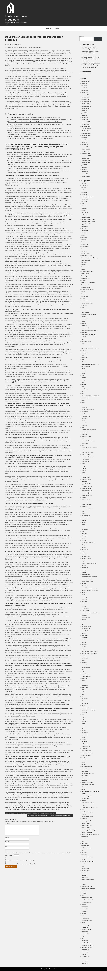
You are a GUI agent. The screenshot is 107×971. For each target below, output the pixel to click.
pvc (83, 719)
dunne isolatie (86, 341)
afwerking (27, 802)
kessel (84, 524)
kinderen (84, 533)
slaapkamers (16, 809)
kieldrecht (85, 529)
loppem (84, 619)
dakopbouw (85, 312)
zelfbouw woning (87, 947)
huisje (83, 466)
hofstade (84, 434)
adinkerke (85, 212)
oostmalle (85, 685)
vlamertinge (85, 870)
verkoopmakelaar (87, 857)
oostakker (85, 683)
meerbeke (84, 637)
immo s (84, 497)
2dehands (85, 185)
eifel (83, 355)
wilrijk (84, 913)
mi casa (84, 647)
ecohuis (84, 350)
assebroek (85, 230)
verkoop (84, 855)
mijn (83, 649)
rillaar (84, 739)
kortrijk (84, 570)
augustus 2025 (86, 108)
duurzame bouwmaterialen (90, 348)
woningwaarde (86, 929)
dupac (83, 344)
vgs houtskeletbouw (88, 861)
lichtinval (30, 807)
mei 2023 (84, 169)
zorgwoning (85, 956)
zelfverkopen (86, 952)
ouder (83, 689)
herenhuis (85, 418)
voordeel (84, 873)
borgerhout (85, 267)
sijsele (84, 762)
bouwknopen (86, 287)
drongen (84, 332)
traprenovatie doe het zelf (90, 807)
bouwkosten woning (88, 289)
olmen (84, 680)
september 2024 (86, 133)
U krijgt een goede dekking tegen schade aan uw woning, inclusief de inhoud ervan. (35, 117)
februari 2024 (86, 149)
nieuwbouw (85, 674)
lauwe (83, 594)
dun (83, 339)
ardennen (85, 226)
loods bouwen (86, 617)
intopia (84, 513)
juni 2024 (84, 140)
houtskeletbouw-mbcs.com (16, 18)
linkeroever (85, 608)
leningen (84, 606)
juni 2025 (84, 113)
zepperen (84, 954)
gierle (83, 391)
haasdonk (85, 411)
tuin (83, 809)
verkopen (85, 859)
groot (83, 402)
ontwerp (49, 807)
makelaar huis (86, 626)
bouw (83, 269)
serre (83, 757)
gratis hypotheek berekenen (90, 396)
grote (83, 405)
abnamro (84, 208)
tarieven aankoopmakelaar (90, 791)
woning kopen (86, 925)
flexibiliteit (62, 806)
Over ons (49, 28)
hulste (84, 470)
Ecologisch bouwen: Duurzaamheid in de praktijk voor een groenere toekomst (30, 813)
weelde (84, 904)
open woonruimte (57, 807)
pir (82, 696)
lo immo (84, 615)
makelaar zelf (86, 628)
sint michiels (86, 778)
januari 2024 (85, 151)
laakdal (84, 583)
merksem (84, 644)
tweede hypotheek (87, 816)
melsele (84, 642)
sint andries (85, 769)
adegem (84, 210)
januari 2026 (85, 97)
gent (83, 386)
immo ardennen (87, 488)
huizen (11, 802)
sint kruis (85, 775)
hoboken (84, 425)
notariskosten (86, 676)
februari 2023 (86, 176)
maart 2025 (85, 119)
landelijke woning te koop (90, 590)
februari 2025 (86, 122)
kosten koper (86, 574)
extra (83, 373)
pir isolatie (85, 699)
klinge (84, 545)
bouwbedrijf (85, 273)
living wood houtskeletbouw (91, 613)
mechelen (85, 635)
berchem (84, 242)
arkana (84, 228)
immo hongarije (87, 495)
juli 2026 (84, 83)
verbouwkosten (86, 848)
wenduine (85, 907)
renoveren (85, 735)
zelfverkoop (85, 949)
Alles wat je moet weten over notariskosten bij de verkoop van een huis (91, 59)
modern (84, 656)
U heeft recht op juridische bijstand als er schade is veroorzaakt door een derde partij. (35, 122)
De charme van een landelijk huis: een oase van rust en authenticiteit (50, 815)
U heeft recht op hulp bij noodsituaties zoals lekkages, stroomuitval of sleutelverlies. (35, 128)
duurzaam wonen (87, 346)
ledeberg (84, 597)
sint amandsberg (87, 766)
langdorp (84, 592)
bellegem (84, 237)
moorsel (84, 662)
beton (83, 249)
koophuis (85, 554)
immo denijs (85, 493)
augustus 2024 (86, 135)
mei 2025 (84, 115)
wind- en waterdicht (53, 809)
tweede (84, 814)
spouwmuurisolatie (88, 784)
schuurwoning (86, 755)
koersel (84, 547)
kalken (84, 522)
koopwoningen (86, 558)
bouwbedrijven (47, 802)
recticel (84, 726)
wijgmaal (84, 911)
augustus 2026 (86, 81)
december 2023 (86, 153)
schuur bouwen (86, 751)
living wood (85, 610)
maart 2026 (85, 92)
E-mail (7, 842)
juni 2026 (84, 86)
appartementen (86, 224)
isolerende (85, 518)
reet (83, 728)
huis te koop (85, 461)
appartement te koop (88, 221)
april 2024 (85, 144)
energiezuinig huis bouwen (90, 364)
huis (83, 450)
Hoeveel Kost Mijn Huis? (89, 67)
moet (83, 660)
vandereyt (85, 836)
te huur (84, 793)
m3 (82, 624)
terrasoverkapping (87, 803)
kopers (84, 565)
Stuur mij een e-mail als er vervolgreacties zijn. (20, 860)
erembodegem (86, 366)
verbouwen (85, 843)
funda (83, 375)
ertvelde (84, 371)
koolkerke (85, 549)
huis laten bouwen (87, 457)
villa (83, 866)
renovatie (85, 732)
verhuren (84, 852)
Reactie (8, 823)
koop (83, 552)
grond (83, 400)
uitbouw (84, 818)
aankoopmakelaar (87, 197)
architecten (34, 802)
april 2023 (85, 171)
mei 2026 (84, 88)
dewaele (84, 325)
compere (84, 305)
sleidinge (84, 780)
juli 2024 (84, 138)
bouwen (54, 802)
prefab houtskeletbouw (89, 710)
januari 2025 (85, 124)
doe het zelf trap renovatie (90, 330)
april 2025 (85, 117)
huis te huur (85, 459)
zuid (83, 959)
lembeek (84, 599)
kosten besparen (21, 807)
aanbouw (84, 192)
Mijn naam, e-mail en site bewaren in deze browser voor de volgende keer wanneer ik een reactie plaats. (38, 853)
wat (83, 895)
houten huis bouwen (88, 441)
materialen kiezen (40, 807)
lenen (83, 604)
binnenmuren (86, 260)
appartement (86, 217)
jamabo (84, 520)
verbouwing (85, 845)
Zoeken (81, 36)
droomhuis (16, 804)
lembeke (84, 601)
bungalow (85, 296)
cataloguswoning (87, 303)
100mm (84, 183)
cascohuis (85, 301)
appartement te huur (88, 219)
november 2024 (86, 128)
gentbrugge (85, 389)
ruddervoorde (86, 746)
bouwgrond (85, 285)
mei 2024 (84, 142)
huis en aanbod (86, 454)
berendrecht (85, 246)
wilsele (84, 916)
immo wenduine (87, 504)
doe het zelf (85, 328)
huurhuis (85, 475)
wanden (84, 893)
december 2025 (86, 99)
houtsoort (85, 443)
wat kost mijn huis (87, 900)
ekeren (84, 362)
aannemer (85, 199)
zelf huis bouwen (87, 943)
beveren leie (85, 253)
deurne (84, 323)
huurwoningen (86, 479)
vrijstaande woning (88, 879)
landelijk (84, 585)
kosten (84, 572)
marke (84, 633)
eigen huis (85, 357)
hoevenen (85, 432)
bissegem (84, 262)
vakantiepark (86, 827)
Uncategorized (86, 821)
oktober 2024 (85, 131)
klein (83, 538)
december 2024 (86, 126)
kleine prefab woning (88, 542)
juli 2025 (84, 110)
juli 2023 (84, 165)
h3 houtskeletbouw (88, 409)
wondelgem (85, 918)
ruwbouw (84, 748)
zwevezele (85, 961)
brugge (84, 294)
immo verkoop (86, 502)
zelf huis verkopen (87, 945)
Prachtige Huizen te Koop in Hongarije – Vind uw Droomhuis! (90, 53)
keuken (13, 807)
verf (83, 850)
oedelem (84, 678)
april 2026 (85, 90)
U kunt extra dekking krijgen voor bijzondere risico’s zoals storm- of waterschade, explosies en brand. (40, 119)
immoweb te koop (87, 509)
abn (83, 203)
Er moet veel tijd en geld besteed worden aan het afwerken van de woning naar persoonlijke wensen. (40, 154)
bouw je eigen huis (87, 271)
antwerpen (85, 215)
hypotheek (85, 481)
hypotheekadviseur (88, 484)
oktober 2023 (85, 158)
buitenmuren (62, 802)
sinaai (84, 764)
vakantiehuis (86, 823)
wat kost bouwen (87, 897)
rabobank (84, 721)
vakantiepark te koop (88, 830)
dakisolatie (85, 310)
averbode (84, 233)
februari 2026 (86, 95)
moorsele (84, 665)
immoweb (85, 506)
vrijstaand (85, 877)
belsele (84, 240)
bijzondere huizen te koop (90, 258)
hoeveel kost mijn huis (89, 429)
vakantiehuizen (87, 825)
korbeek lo (85, 567)
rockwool (84, 741)
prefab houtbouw (87, 708)
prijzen (84, 717)
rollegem (84, 744)
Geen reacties (17, 44)
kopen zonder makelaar (89, 563)
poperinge (85, 703)
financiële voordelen (51, 806)
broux (83, 292)
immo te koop (86, 500)
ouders (84, 692)
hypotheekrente (87, 486)
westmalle (85, 909)
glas (83, 393)
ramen (66, 807)
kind (83, 531)
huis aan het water (88, 452)
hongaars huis (86, 436)
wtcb (83, 936)
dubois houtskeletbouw (89, 334)
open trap (85, 687)
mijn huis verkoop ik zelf (90, 651)
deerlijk (84, 316)
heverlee (84, 423)
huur (83, 472)
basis (40, 802)
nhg (83, 671)
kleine (84, 540)
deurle (84, 321)
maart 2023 (85, 174)
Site (6, 846)
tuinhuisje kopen (87, 812)
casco (7, 802)
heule (83, 420)
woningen (85, 927)
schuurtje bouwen (87, 753)
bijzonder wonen (87, 255)
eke (83, 359)
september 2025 (86, 106)
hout (83, 438)
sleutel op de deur (87, 782)
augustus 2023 (86, 162)
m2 (82, 622)
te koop (84, 800)
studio (84, 789)
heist (83, 414)
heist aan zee (86, 416)
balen (83, 235)
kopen (84, 561)
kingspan (85, 536)
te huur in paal (86, 796)
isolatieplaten (86, 515)
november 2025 (86, 101)
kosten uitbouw (86, 579)
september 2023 (86, 160)
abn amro (84, 206)
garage (84, 380)
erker (83, 368)
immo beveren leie (87, 490)
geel (83, 382)
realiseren (8, 809)
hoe (83, 427)
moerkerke (85, 658)
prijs (83, 714)
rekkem (84, 730)
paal (83, 694)
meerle (84, 640)
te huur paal (85, 798)
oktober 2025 (85, 104)
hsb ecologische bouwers (89, 448)
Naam (7, 837)
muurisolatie (86, 667)
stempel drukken (41, 809)
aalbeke (84, 190)
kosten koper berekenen (89, 576)
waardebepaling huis (88, 888)
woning (16, 802)
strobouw (84, 787)
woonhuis (85, 931)
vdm (83, 841)
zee (83, 938)
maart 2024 (85, 147)
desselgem (85, 319)
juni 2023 (84, 167)
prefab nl (84, 712)
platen (84, 701)
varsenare (85, 839)
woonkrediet (86, 934)
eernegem (85, 353)
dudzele (84, 337)
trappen (84, 805)
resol (83, 737)
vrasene (84, 875)
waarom (84, 891)
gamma (84, 377)
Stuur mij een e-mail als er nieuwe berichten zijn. (20, 864)
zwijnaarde (85, 963)
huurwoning (86, 477)
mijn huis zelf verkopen (89, 653)
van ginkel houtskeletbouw (90, 834)
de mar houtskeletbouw (89, 314)
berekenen (85, 244)
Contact (57, 28)
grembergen (85, 398)
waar (83, 882)
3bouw (84, 188)
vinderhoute (85, 868)
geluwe (84, 384)
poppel (84, 705)
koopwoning (86, 556)
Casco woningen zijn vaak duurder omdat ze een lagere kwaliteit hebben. (31, 152)
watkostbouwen (87, 902)
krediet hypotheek (87, 581)
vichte (84, 864)
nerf (83, 669)
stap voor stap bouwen (28, 809)
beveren (84, 251)
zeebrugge (85, 940)
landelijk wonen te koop (89, 588)
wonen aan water (87, 920)
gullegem (84, 407)
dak (12, 804)
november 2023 (86, 156)
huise (83, 463)
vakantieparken (87, 832)
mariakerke (85, 631)
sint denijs (85, 771)
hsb (83, 445)
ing (83, 511)
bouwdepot (85, 276)
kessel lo (84, 527)
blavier (84, 264)
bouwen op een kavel (88, 282)
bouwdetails (85, 278)
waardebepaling (87, 886)
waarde (84, 884)
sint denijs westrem (88, 773)
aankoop (84, 194)
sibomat (84, 760)
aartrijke (84, 201)
